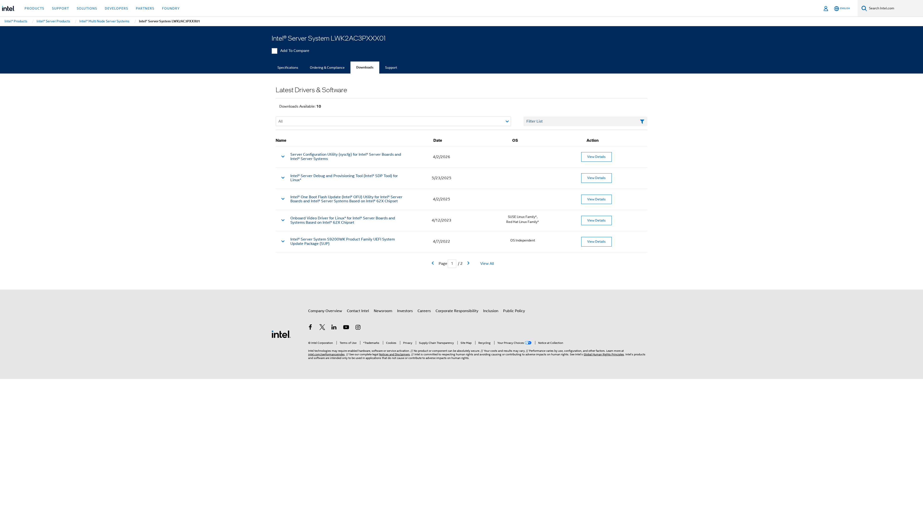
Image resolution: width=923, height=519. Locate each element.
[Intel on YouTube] (346, 328)
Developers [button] (116, 8)
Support (391, 67)
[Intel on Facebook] (310, 328)
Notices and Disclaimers (394, 354)
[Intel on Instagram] (358, 328)
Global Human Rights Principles (604, 354)
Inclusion (490, 311)
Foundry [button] (171, 8)
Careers (424, 311)
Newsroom (383, 311)
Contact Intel (358, 311)
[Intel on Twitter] (322, 328)
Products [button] (34, 8)
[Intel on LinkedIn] (334, 328)
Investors (405, 311)
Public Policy (514, 311)
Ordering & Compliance (327, 67)
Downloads (365, 67)
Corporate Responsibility (457, 311)
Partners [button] (145, 8)
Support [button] (60, 8)
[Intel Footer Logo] (281, 334)
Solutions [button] (87, 8)
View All (487, 263)
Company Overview (325, 311)
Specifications (287, 67)
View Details (596, 156)
